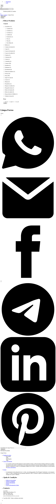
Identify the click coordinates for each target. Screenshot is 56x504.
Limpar (5, 103)
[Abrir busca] (2, 6)
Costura (5, 15)
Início (2, 15)
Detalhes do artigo (7, 455)
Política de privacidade (11, 480)
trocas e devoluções (11, 467)
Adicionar (3, 449)
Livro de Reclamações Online (12, 485)
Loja (7, 2)
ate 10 (6, 101)
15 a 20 (17, 101)
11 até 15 (11, 101)
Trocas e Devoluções (10, 482)
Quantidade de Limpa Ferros (7, 447)
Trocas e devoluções (7, 461)
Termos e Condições (10, 481)
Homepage (8, 1)
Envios (4, 469)
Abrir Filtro (3, 16)
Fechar (2, 17)
